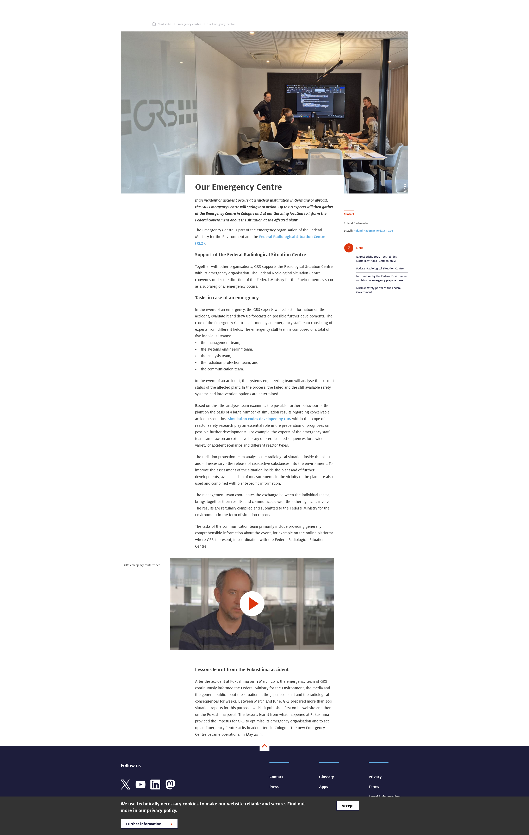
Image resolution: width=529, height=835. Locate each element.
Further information (143, 823)
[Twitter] (126, 784)
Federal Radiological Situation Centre (380, 268)
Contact (276, 776)
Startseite (164, 24)
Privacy (375, 776)
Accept (348, 805)
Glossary (326, 776)
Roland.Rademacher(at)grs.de (373, 230)
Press (274, 786)
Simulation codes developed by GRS (259, 418)
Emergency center (188, 24)
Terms (374, 786)
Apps (323, 786)
